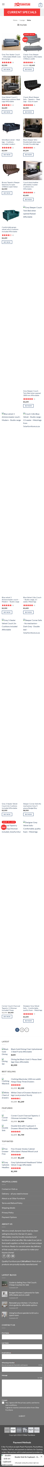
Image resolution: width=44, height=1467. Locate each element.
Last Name (5, 1343)
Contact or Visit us (9, 1189)
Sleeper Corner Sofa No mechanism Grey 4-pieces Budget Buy (32, 806)
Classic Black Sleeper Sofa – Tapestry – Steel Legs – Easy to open (31, 99)
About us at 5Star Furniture (13, 1198)
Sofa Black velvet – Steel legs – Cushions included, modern (11, 142)
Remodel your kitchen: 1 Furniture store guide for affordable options (23, 1304)
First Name (6, 1333)
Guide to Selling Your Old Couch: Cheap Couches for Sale (23, 1283)
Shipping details (8, 1208)
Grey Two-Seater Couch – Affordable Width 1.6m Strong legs (11, 57)
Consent (5, 1400)
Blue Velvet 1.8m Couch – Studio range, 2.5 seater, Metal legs (32, 599)
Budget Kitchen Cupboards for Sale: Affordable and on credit (24, 1293)
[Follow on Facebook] (4, 1256)
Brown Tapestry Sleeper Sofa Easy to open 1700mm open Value (11, 184)
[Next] (27, 1030)
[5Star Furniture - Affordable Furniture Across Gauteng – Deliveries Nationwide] (22, 4)
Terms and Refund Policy (12, 1203)
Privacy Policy (8, 1212)
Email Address (7, 1353)
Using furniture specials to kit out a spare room (23, 1314)
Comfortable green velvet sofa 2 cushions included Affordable (10, 229)
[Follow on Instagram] (8, 1256)
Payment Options (9, 1217)
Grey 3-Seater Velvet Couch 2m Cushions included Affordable (9, 806)
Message (4, 1375)
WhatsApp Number (9, 1363)
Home (15, 20)
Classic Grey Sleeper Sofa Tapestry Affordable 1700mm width (32, 57)
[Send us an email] (13, 1256)
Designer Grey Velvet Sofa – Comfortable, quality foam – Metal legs (32, 1008)
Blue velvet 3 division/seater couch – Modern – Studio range (10, 599)
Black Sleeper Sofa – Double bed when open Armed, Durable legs (32, 142)
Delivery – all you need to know (15, 1193)
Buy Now (7, 69)
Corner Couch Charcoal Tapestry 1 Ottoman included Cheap (11, 1008)
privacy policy (26, 1403)
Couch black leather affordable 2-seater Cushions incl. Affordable (30, 185)
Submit (22, 1416)
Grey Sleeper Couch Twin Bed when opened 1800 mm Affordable (32, 393)
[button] (3, 4)
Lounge (22, 20)
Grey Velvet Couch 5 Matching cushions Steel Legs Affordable (11, 99)
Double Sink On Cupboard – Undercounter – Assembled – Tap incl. (27, 1458)
